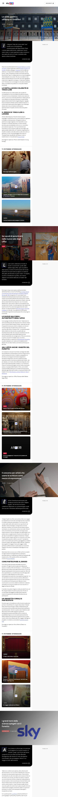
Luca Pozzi (14, 794)
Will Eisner (4, 373)
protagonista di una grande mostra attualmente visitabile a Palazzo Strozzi (15, 293)
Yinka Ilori (18, 70)
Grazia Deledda (11, 558)
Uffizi (8, 295)
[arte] (10, 3)
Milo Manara (13, 372)
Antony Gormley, (25, 308)
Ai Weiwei (4, 310)
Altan (26, 372)
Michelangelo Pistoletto (24, 339)
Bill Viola (18, 308)
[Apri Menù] (4, 3)
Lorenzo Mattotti (20, 372)
